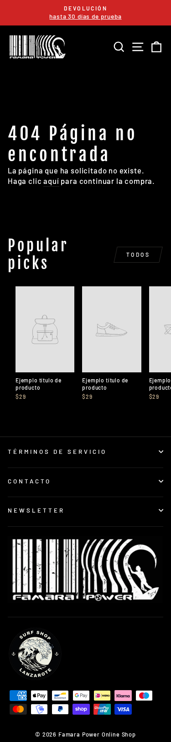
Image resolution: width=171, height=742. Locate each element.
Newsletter (36, 510)
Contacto (29, 481)
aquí (51, 180)
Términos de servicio (57, 451)
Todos (138, 254)
